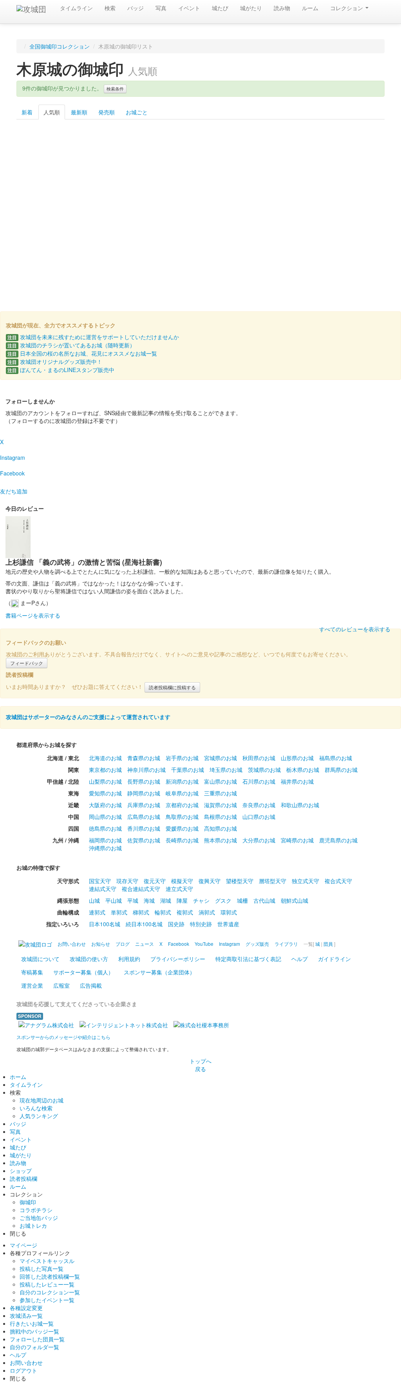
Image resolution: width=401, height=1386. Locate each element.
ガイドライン (334, 959)
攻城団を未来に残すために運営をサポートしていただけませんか (93, 337)
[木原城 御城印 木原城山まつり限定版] (47, 168)
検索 (110, 8)
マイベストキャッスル (47, 1261)
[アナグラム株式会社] (46, 1024)
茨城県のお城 (264, 769)
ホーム (18, 1077)
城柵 (242, 900)
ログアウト (23, 1370)
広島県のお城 (143, 816)
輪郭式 (163, 912)
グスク (223, 900)
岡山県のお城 (105, 816)
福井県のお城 (297, 781)
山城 (94, 900)
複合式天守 (338, 881)
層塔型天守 (272, 881)
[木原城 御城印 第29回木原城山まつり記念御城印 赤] (47, 250)
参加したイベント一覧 (47, 1300)
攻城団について (40, 959)
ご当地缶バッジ (39, 1218)
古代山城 (264, 900)
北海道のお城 (105, 758)
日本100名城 (104, 924)
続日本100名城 (144, 924)
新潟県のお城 (182, 781)
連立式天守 (179, 889)
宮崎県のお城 (297, 840)
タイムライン (76, 8)
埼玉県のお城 (226, 769)
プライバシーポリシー (177, 959)
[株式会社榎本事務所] (201, 1024)
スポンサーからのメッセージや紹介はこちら (63, 1037)
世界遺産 (228, 924)
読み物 (282, 8)
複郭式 (185, 912)
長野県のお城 (143, 781)
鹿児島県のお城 (338, 840)
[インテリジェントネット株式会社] (123, 1024)
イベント (189, 8)
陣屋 (182, 900)
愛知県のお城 (105, 793)
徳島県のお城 (105, 828)
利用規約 (129, 959)
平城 (132, 900)
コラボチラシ (36, 1210)
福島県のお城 (335, 758)
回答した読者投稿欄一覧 (50, 1276)
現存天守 (127, 881)
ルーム (310, 8)
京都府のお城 (182, 805)
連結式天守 (102, 889)
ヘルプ (299, 959)
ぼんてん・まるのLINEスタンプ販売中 (60, 370)
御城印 (28, 1202)
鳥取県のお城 (182, 816)
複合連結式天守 (141, 889)
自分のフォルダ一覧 (34, 1347)
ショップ (21, 1171)
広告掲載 (91, 985)
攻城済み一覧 (26, 1315)
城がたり (251, 8)
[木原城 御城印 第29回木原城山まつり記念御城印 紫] (109, 250)
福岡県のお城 (105, 840)
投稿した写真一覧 (41, 1268)
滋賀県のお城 (220, 805)
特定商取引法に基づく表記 (248, 959)
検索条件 (115, 89)
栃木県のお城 (302, 769)
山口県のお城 (258, 816)
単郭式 (119, 912)
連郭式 (97, 912)
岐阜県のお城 (182, 793)
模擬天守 (182, 881)
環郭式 (228, 912)
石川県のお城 (258, 781)
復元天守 (155, 881)
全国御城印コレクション (59, 46)
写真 (160, 8)
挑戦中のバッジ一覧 (34, 1331)
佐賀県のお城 (143, 840)
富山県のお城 (220, 781)
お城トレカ (33, 1225)
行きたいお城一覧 (32, 1323)
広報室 (61, 985)
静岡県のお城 (143, 793)
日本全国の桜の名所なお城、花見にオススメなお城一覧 (82, 353)
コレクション (347, 8)
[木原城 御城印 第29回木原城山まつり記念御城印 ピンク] (170, 250)
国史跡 (176, 924)
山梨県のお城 (105, 781)
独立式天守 (305, 881)
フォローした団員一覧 (37, 1339)
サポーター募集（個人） (83, 972)
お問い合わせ (26, 1362)
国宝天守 (100, 881)
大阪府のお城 (105, 805)
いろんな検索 (36, 1108)
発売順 (106, 112)
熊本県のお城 (220, 840)
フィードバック (26, 663)
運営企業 (32, 985)
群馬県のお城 (341, 769)
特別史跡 (201, 924)
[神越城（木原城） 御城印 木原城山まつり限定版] (231, 168)
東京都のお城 (105, 769)
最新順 (79, 112)
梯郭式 (141, 912)
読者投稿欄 (23, 1178)
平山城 (113, 900)
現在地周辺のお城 (41, 1100)
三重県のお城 (220, 793)
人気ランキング (39, 1116)
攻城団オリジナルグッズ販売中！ (54, 361)
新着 (27, 112)
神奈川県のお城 (146, 769)
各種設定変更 (26, 1308)
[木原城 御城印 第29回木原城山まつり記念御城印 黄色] (293, 168)
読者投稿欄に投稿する (172, 687)
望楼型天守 (239, 881)
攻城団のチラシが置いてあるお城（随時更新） (71, 345)
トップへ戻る (200, 1065)
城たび (220, 8)
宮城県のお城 (220, 758)
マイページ (23, 1245)
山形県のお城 (297, 758)
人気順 (51, 112)
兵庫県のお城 (143, 805)
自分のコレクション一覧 (50, 1292)
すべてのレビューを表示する (354, 629)
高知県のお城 (220, 828)
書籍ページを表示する (32, 615)
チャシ (201, 900)
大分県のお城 (258, 840)
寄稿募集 (32, 972)
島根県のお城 (220, 816)
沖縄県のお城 (105, 848)
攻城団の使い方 (89, 959)
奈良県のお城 (258, 805)
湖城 (165, 900)
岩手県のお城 (182, 758)
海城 (149, 900)
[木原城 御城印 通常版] (109, 168)
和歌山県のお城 (300, 805)
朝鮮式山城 (294, 900)
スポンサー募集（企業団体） (159, 972)
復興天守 (209, 881)
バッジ (135, 8)
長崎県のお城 (182, 840)
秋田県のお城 (258, 758)
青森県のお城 (143, 758)
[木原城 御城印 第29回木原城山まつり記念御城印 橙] (354, 168)
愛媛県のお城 (182, 828)
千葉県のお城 (187, 769)
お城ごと (137, 112)
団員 (328, 943)
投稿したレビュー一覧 (47, 1284)
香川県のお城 (143, 828)
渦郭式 (207, 912)
